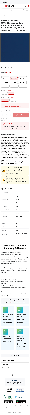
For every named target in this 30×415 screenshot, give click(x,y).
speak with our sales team (17, 302)
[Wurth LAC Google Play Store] (21, 401)
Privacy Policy (11, 410)
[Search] (23, 10)
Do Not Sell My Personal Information (15, 412)
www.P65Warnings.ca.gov (12, 173)
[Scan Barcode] (27, 10)
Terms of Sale (18, 410)
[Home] (9, 6)
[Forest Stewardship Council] (7, 397)
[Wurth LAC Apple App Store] (8, 401)
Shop (8, 18)
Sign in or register (19, 128)
